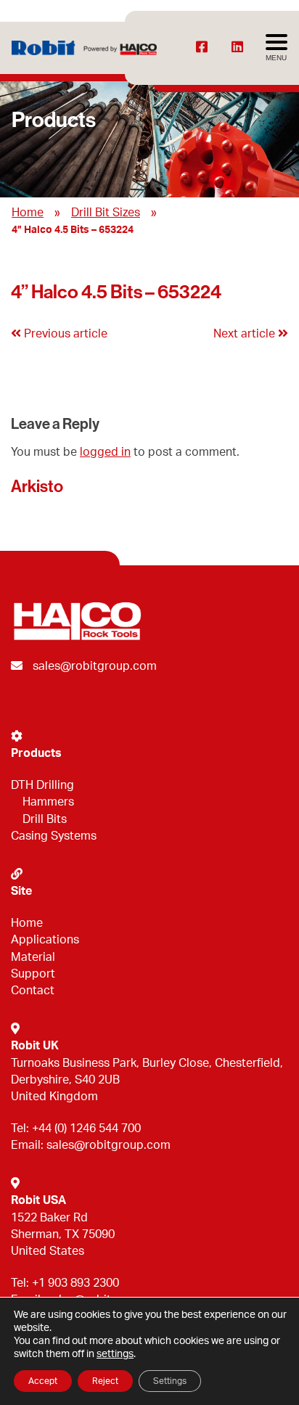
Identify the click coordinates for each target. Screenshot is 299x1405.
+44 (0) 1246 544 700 (86, 1128)
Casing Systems (54, 836)
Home (28, 212)
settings (115, 1354)
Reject (105, 1381)
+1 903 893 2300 (75, 1283)
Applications (45, 940)
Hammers (48, 802)
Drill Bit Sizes (105, 212)
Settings (170, 1381)
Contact (32, 990)
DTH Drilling (42, 785)
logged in (105, 452)
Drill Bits (44, 819)
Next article (245, 334)
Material (33, 957)
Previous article (64, 334)
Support (33, 974)
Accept (42, 1381)
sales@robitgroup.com (95, 666)
